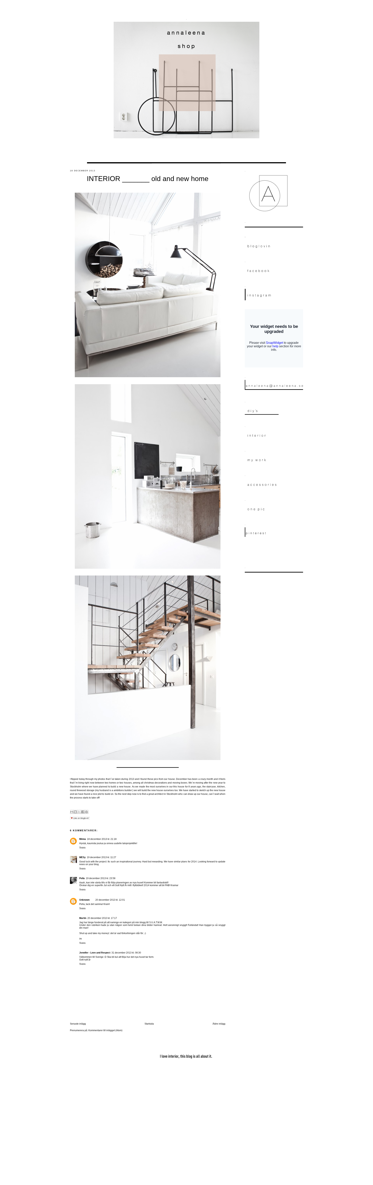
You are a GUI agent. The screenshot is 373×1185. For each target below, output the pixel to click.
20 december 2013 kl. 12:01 (110, 900)
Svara (82, 847)
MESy (82, 857)
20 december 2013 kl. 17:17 (102, 918)
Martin (82, 918)
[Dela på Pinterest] (86, 812)
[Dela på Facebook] (83, 812)
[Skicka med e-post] (72, 812)
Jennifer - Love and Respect (94, 952)
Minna (82, 839)
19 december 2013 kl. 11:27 (101, 857)
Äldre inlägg (219, 1023)
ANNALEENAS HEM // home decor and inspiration (186, 8)
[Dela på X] (79, 812)
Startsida (149, 1023)
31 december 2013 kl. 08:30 (126, 952)
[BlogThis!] (75, 812)
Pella (82, 878)
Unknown (84, 900)
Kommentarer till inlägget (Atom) (105, 1030)
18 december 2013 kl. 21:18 (102, 839)
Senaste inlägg (78, 1023)
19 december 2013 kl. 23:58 (100, 878)
